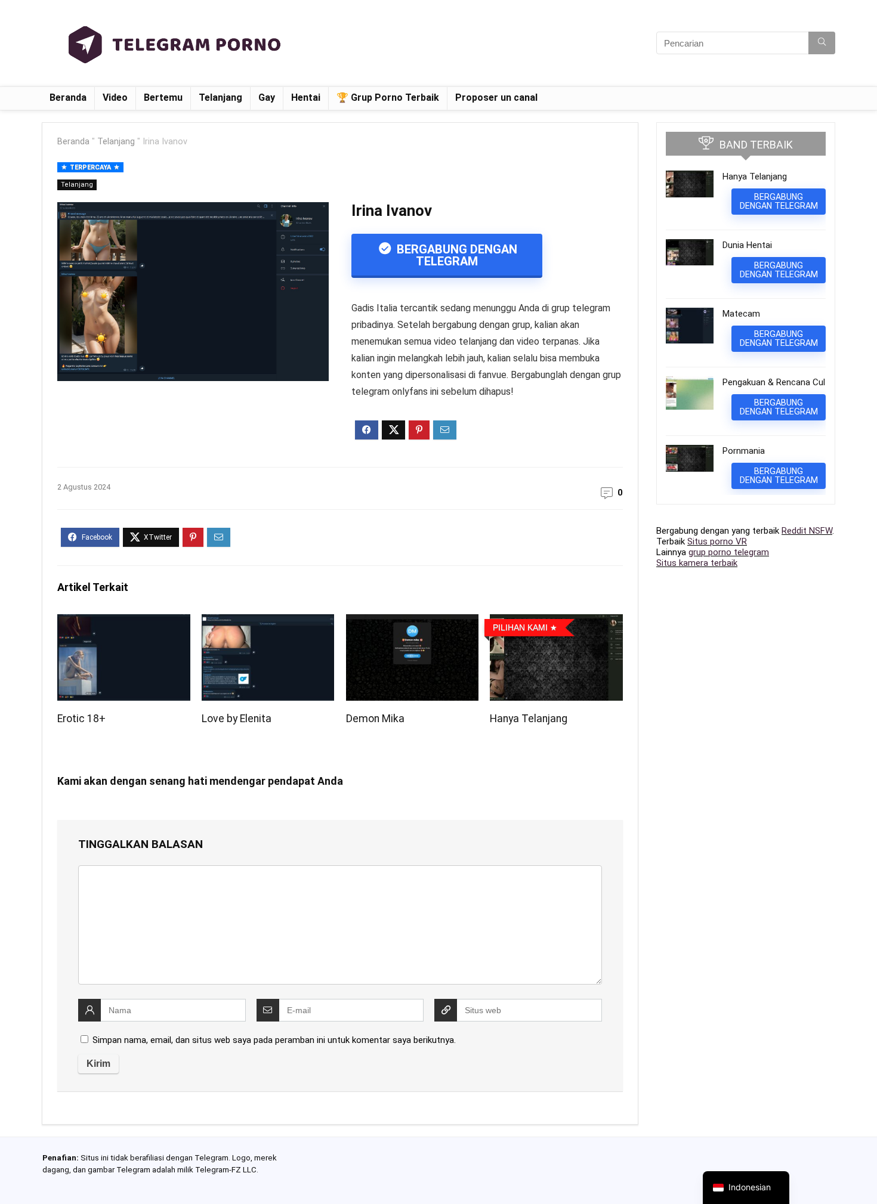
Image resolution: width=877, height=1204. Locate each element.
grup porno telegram (728, 552)
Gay (266, 97)
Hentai (305, 97)
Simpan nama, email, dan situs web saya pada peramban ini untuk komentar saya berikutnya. (274, 1040)
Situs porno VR (717, 541)
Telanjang (220, 97)
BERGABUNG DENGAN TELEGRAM (455, 255)
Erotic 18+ (81, 719)
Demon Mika (375, 719)
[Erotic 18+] (123, 622)
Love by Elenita (236, 719)
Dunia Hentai (747, 245)
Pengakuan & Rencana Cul (773, 382)
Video (115, 97)
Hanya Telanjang (528, 719)
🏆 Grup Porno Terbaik (387, 97)
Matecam (741, 313)
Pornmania (743, 450)
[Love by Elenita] (268, 622)
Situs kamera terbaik (696, 563)
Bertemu (163, 97)
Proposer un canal (496, 97)
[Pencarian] (821, 43)
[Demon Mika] (412, 622)
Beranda (68, 97)
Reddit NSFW (807, 530)
